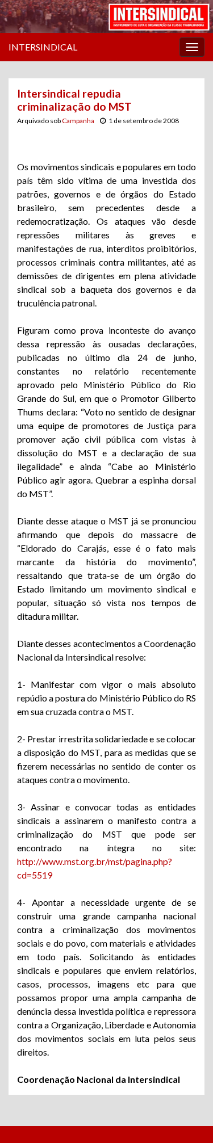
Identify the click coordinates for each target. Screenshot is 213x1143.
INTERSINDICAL (43, 46)
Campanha (78, 120)
